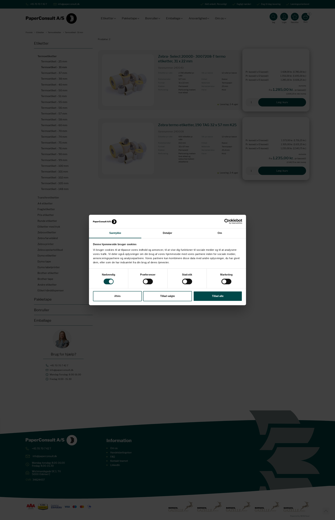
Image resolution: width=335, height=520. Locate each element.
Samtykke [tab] (115, 232)
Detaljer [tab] (167, 232)
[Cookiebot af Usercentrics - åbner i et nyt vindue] (227, 221)
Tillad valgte (167, 296)
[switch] (148, 281)
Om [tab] (220, 232)
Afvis (117, 296)
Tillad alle (218, 296)
